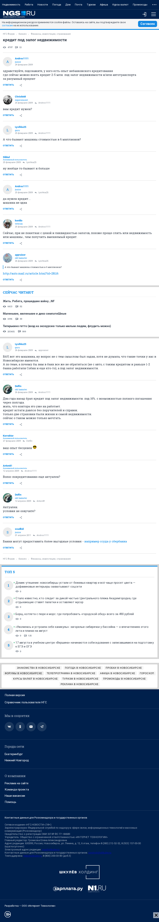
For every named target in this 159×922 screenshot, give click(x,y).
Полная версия (15, 695)
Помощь (10, 802)
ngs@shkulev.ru (51, 849)
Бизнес (23, 34)
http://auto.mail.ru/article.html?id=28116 (30, 273)
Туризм (91, 4)
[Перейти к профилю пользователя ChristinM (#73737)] (7, 99)
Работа (29, 4)
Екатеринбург (14, 754)
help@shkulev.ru (32, 855)
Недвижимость (11, 4)
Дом (68, 4)
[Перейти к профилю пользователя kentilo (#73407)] (7, 223)
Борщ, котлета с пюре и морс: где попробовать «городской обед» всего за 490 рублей (75, 614)
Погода (56, 4)
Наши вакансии (15, 795)
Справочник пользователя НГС (26, 702)
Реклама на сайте (17, 783)
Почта (78, 4)
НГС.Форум (9, 34)
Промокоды (140, 4)
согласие (7, 25)
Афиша (104, 4)
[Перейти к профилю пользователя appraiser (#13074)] (7, 258)
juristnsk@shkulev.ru (99, 852)
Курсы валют (120, 4)
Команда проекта (17, 789)
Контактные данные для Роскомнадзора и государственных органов (46, 817)
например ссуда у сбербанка (105, 541)
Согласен (147, 24)
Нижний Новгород (17, 760)
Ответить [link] (8, 85)
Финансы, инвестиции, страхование (51, 34)
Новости (42, 4)
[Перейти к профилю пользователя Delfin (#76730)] (7, 389)
